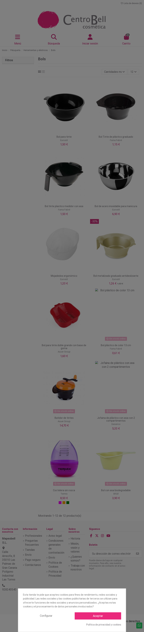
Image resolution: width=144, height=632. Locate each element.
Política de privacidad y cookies (103, 624)
